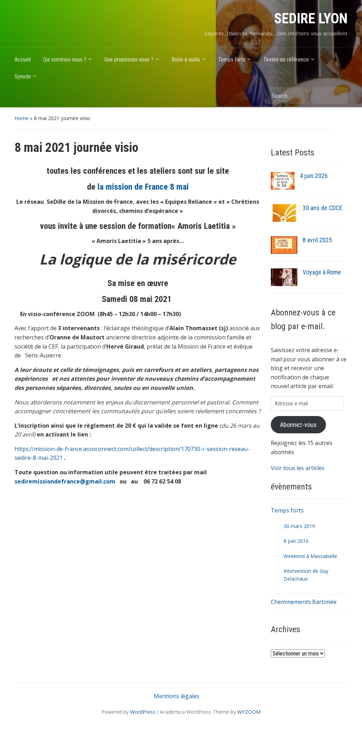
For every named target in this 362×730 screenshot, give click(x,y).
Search (338, 95)
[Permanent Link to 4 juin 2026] (282, 180)
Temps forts (231, 59)
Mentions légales (176, 696)
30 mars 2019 (299, 526)
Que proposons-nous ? (128, 59)
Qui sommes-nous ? (64, 59)
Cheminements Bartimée (304, 602)
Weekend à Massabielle (310, 556)
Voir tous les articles (298, 468)
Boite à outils (185, 59)
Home (21, 118)
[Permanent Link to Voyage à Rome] (284, 277)
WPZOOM (249, 711)
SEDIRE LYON (311, 18)
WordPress (142, 711)
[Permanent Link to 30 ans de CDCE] (284, 212)
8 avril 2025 (317, 240)
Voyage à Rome (322, 272)
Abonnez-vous (298, 424)
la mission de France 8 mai (143, 187)
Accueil (22, 59)
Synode (22, 76)
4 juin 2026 (314, 175)
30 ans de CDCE (323, 208)
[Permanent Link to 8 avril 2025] (284, 245)
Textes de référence (286, 59)
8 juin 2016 (296, 541)
